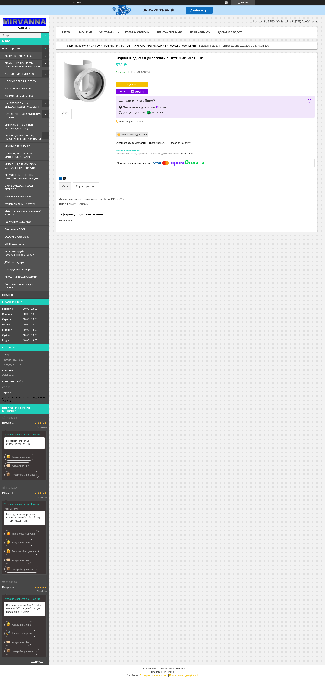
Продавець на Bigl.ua (162, 672)
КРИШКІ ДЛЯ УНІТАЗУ (17, 146)
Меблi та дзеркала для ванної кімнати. (22, 212)
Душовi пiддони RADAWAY (20, 203)
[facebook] (60, 179)
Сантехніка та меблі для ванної (19, 285)
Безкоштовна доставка (134, 134)
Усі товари (106, 32)
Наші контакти (200, 32)
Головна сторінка (137, 32)
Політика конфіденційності (183, 675)
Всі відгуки (37, 661)
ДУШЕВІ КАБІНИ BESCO (18, 88)
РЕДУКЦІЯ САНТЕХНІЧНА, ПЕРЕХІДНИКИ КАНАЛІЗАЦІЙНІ (22, 176)
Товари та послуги (76, 45)
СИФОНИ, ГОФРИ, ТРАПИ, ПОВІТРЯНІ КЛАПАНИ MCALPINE (23, 64)
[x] (64, 179)
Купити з (125, 91)
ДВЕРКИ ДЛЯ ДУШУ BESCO (20, 96)
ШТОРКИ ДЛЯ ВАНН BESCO (20, 81)
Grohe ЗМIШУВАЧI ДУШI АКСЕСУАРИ (19, 187)
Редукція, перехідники (182, 45)
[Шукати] (45, 35)
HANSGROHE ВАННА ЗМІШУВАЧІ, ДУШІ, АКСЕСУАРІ (22, 105)
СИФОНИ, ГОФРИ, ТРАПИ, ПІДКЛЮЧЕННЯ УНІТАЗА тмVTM (23, 137)
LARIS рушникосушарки (19, 269)
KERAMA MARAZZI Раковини (21, 276)
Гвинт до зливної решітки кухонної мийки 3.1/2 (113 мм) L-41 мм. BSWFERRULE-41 (24, 517)
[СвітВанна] (24, 22)
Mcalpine (85, 32)
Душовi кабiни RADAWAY (19, 196)
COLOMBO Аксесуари (17, 236)
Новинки (7, 294)
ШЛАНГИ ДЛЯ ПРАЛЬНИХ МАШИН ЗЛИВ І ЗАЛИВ (19, 155)
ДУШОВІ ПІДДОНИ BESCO (19, 74)
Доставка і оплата (230, 32)
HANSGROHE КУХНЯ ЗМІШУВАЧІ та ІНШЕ (23, 115)
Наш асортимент (12, 48)
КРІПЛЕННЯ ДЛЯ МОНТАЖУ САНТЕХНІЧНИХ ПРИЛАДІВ (20, 166)
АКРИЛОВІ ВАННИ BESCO (19, 55)
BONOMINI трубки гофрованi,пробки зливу (19, 253)
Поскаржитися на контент (154, 675)
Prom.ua (180, 668)
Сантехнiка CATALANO (18, 222)
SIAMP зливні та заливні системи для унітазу (19, 126)
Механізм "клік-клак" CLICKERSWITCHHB (18, 442)
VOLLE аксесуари (15, 244)
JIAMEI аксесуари (14, 262)
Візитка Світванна (169, 32)
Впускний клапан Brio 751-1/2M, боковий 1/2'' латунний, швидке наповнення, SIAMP (24, 608)
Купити (131, 84)
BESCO (66, 32)
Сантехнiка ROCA (15, 229)
